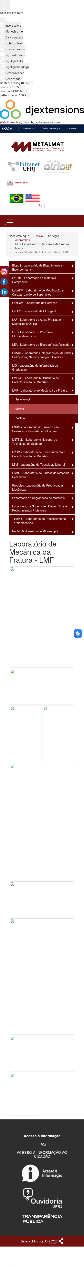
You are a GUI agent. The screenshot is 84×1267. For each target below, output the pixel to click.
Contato (20, 418)
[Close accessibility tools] (5, 20)
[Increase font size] (24, 87)
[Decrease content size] (29, 83)
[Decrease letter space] (28, 95)
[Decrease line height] (23, 91)
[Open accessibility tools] (5, 5)
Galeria (19, 408)
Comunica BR (28, 129)
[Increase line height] (26, 91)
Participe (72, 129)
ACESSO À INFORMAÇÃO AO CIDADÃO (42, 1154)
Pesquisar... (73, 199)
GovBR (7, 129)
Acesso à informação (51, 129)
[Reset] (2, 19)
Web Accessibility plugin (15, 122)
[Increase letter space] (30, 95)
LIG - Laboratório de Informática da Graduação (35, 367)
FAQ (42, 1144)
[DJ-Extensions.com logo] (42, 118)
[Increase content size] (32, 83)
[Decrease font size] (21, 87)
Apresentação (23, 399)
